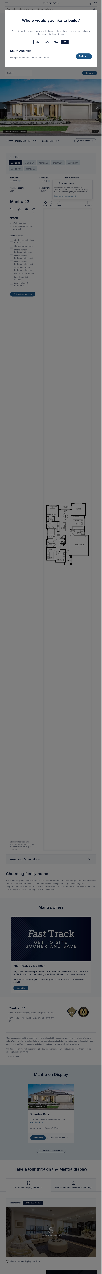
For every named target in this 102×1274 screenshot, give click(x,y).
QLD (56, 42)
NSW (47, 42)
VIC (37, 42)
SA (64, 42)
